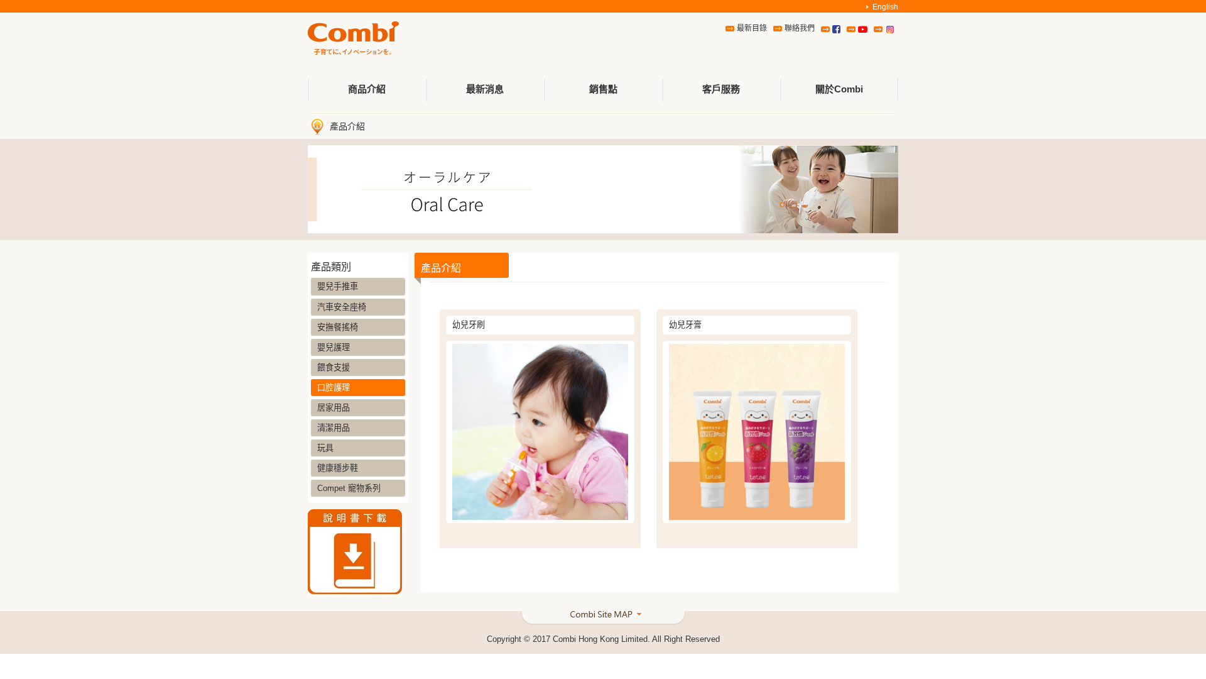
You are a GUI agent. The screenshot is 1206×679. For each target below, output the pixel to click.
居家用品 (333, 407)
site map (603, 619)
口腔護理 (333, 387)
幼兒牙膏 (685, 324)
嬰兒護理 (333, 347)
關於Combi (839, 89)
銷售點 (603, 89)
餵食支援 (333, 367)
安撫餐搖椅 (337, 327)
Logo (353, 38)
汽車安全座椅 (341, 307)
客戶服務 (721, 89)
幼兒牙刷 (468, 324)
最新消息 (485, 89)
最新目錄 (752, 28)
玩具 (325, 448)
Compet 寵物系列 (349, 488)
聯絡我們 (800, 28)
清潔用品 (333, 428)
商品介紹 (367, 89)
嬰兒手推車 (337, 286)
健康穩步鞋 (337, 468)
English (885, 7)
